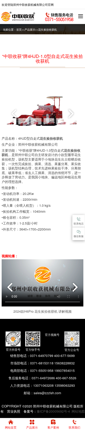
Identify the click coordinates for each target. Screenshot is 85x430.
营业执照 (13, 411)
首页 (19, 29)
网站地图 (78, 411)
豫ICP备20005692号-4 (53, 411)
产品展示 (30, 29)
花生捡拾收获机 (47, 29)
